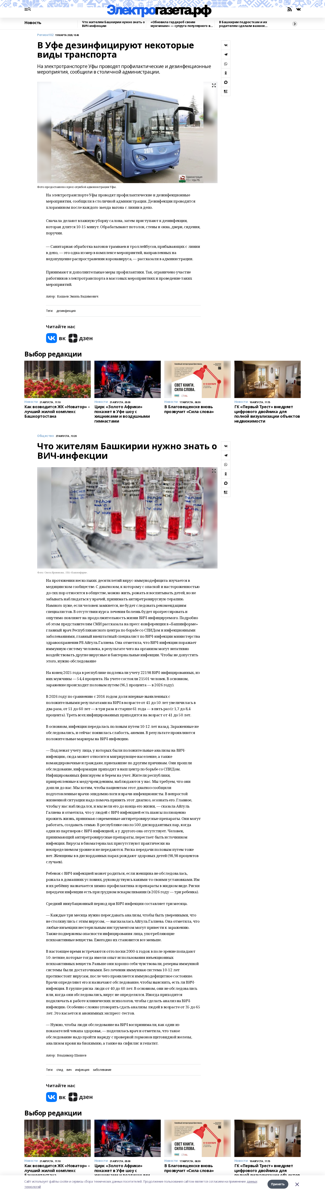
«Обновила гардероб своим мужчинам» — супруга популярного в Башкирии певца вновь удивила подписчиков (180, 24)
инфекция (82, 1070)
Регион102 (45, 35)
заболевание (102, 1070)
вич (69, 1070)
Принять (278, 1184)
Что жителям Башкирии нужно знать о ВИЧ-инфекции (113, 24)
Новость (32, 22)
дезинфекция (65, 311)
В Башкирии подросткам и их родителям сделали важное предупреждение (243, 24)
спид (59, 1070)
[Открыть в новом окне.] (56, 338)
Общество (45, 436)
